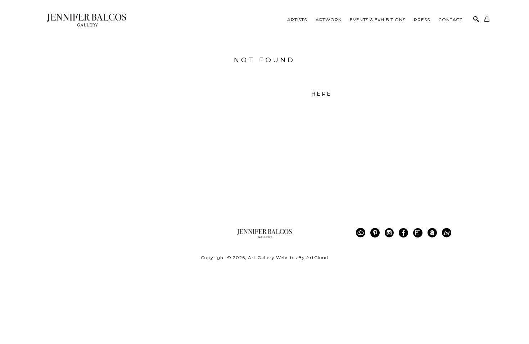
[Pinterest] (376, 232)
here (321, 94)
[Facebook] (405, 232)
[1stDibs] (446, 232)
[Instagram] (390, 232)
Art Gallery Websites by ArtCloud (288, 257)
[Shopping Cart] (486, 19)
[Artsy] (419, 232)
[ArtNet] (433, 232)
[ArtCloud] (362, 232)
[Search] (476, 19)
